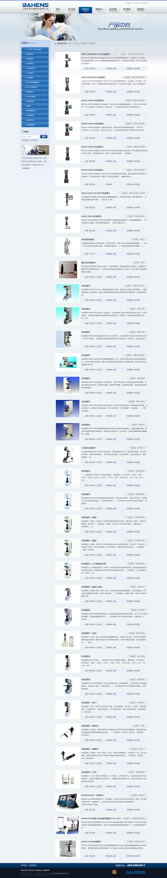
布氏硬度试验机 (87, 239)
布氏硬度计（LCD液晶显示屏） (94, 564)
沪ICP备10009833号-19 (60, 873)
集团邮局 (46, 870)
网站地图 (144, 3)
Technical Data (113, 10)
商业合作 (31, 870)
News (99, 10)
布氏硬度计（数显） (89, 517)
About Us (71, 10)
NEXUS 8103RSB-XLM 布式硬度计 (95, 54)
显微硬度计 (26, 140)
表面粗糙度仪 (31, 111)
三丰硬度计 (30, 73)
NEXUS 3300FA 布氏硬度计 (92, 124)
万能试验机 (33, 865)
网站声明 (24, 870)
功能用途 (84, 43)
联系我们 (39, 870)
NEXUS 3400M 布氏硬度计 (92, 147)
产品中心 (76, 43)
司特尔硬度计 (31, 68)
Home (58, 10)
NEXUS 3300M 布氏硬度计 (92, 170)
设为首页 (137, 3)
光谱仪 (28, 106)
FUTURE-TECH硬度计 (34, 49)
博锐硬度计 (30, 54)
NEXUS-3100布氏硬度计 (91, 842)
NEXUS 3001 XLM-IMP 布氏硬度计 (95, 193)
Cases (127, 10)
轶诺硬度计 (30, 92)
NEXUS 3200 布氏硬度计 (91, 216)
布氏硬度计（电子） (89, 703)
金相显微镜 (30, 101)
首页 (69, 43)
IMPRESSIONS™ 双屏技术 (92, 795)
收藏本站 (129, 3)
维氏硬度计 (34, 140)
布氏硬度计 (86, 286)
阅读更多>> (26, 168)
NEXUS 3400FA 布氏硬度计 (92, 100)
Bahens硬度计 (31, 96)
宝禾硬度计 (30, 78)
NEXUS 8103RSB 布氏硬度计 (93, 77)
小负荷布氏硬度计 (88, 448)
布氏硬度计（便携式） (90, 749)
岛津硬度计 (30, 59)
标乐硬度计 (30, 64)
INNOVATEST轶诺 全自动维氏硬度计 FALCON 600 (102, 818)
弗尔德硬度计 (31, 125)
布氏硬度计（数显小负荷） (92, 587)
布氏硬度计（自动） (89, 633)
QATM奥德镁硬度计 (33, 82)
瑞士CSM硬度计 (32, 87)
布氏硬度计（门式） (89, 772)
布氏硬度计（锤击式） (90, 726)
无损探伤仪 (30, 120)
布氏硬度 (92, 43)
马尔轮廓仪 (30, 115)
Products (85, 10)
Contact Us (140, 10)
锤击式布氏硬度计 (88, 263)
